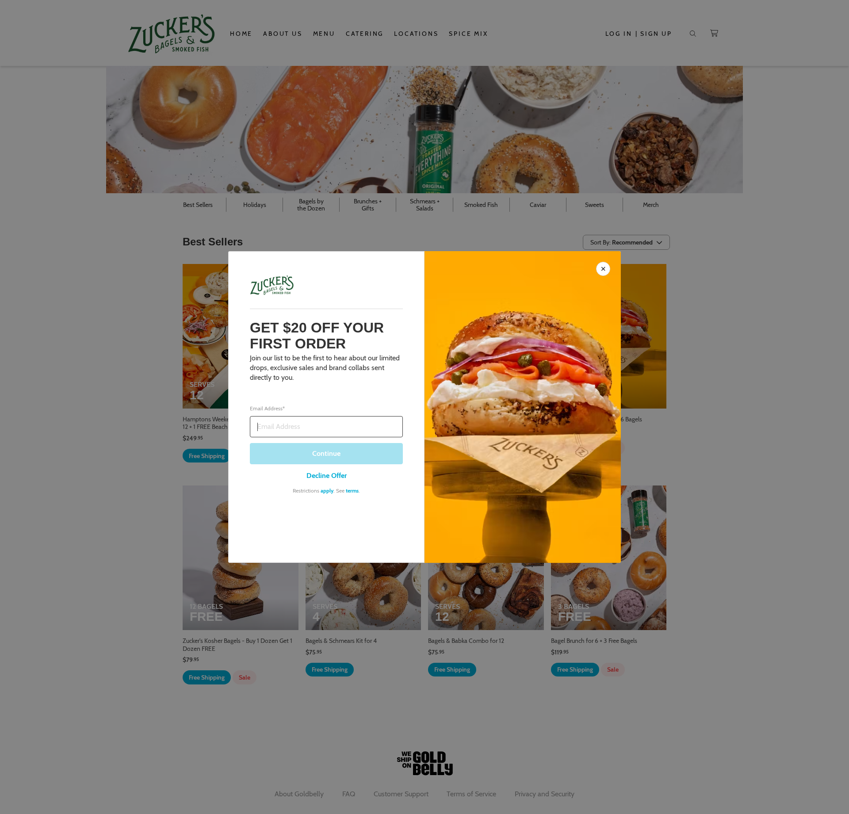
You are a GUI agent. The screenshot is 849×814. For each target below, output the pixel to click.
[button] (424, 407)
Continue (326, 453)
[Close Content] (603, 269)
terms (352, 490)
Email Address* (267, 408)
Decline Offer (326, 475)
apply (327, 490)
